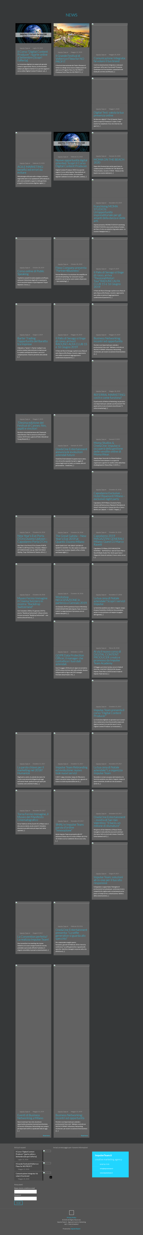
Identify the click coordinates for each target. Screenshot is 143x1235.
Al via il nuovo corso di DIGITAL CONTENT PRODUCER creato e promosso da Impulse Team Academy (107, 657)
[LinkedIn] (138, 3)
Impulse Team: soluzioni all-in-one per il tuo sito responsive (108, 880)
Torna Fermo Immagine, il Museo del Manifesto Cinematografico (32, 816)
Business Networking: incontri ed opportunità (108, 339)
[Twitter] (135, 3)
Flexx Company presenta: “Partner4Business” (71, 269)
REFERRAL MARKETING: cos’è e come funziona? (109, 396)
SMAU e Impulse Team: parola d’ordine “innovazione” (70, 827)
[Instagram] (140, 3)
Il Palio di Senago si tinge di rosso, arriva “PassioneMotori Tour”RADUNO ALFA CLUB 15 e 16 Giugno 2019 (109, 279)
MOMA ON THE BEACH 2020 (109, 161)
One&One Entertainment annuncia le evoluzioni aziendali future (71, 451)
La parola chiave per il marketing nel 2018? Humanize (30, 770)
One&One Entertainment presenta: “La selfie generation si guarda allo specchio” (71, 934)
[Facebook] (133, 3)
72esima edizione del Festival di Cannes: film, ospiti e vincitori (31, 425)
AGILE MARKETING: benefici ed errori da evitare (30, 169)
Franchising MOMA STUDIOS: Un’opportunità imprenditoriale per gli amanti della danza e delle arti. (109, 213)
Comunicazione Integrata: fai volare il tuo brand (109, 59)
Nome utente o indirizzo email (24, 1188)
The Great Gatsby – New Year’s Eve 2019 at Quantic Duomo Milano (71, 538)
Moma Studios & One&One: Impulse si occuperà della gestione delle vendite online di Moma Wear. (108, 448)
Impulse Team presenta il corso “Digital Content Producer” (109, 712)
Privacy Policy (71, 1217)
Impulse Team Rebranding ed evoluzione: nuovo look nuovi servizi (71, 770)
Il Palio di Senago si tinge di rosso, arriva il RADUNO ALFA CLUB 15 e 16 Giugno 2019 (71, 342)
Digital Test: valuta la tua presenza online (109, 114)
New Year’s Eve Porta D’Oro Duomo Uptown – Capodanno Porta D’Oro (32, 538)
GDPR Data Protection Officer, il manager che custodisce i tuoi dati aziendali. (70, 659)
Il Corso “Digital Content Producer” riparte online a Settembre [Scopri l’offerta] (32, 56)
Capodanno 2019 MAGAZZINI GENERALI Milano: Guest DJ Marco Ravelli (109, 540)
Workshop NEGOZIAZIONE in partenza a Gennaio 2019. (71, 599)
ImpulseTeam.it (75, 1229)
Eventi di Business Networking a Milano (30, 1116)
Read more (46, 1135)
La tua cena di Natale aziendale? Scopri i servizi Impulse (109, 601)
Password (17, 1195)
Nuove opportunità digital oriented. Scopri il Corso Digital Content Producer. (71, 163)
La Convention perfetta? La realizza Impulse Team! (33, 938)
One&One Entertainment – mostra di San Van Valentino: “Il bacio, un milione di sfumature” (109, 821)
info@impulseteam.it (106, 1168)
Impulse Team (24, 48)
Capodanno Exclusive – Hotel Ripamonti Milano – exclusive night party (109, 496)
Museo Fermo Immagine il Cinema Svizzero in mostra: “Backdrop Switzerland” (32, 602)
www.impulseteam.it (106, 1173)
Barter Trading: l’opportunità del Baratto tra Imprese (32, 341)
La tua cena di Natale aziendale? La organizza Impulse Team (108, 770)
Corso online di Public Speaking (30, 272)
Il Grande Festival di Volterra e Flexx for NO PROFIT (70, 58)
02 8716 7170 (104, 1164)
